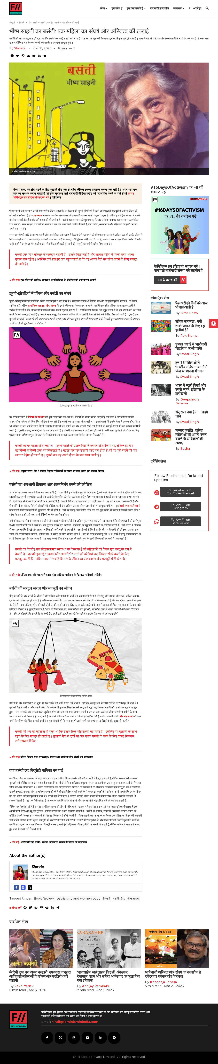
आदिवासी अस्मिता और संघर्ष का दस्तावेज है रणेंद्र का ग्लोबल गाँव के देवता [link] (173, 974)
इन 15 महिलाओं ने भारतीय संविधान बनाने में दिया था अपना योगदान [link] (191, 367)
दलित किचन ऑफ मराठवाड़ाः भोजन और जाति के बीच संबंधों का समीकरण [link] (57, 757)
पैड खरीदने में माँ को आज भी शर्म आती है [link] (191, 305)
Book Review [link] (44, 898)
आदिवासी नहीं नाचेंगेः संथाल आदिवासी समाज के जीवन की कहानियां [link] (54, 842)
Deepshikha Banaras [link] (187, 401)
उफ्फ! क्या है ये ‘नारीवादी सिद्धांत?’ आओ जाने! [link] (191, 346)
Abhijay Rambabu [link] (96, 986)
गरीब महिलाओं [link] (126, 716)
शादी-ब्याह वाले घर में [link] (130, 505)
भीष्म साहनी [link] (133, 898)
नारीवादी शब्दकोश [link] (159, 8)
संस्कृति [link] (12, 22)
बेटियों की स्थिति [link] (36, 417)
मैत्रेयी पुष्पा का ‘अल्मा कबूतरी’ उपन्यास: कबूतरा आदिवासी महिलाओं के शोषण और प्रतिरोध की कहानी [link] (40, 976)
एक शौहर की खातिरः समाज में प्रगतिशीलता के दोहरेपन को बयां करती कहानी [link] (58, 280)
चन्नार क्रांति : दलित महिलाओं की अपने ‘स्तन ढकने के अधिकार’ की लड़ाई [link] (191, 436)
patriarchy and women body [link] (78, 898)
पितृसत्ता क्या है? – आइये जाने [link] (191, 414)
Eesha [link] (185, 449)
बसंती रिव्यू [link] (118, 898)
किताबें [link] (21, 22)
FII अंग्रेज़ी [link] (194, 8)
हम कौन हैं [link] (117, 8)
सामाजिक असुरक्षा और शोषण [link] (42, 305)
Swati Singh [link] (189, 354)
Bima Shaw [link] (189, 313)
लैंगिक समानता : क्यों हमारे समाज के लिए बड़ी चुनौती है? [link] (190, 325)
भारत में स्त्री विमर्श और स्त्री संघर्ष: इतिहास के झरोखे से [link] (190, 389)
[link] (213, 323)
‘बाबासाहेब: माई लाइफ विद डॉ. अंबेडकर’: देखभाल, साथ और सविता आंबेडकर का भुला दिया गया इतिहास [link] (108, 976)
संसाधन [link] (177, 8)
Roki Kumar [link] (189, 335)
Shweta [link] (20, 48)
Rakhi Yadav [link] (23, 986)
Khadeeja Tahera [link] (163, 982)
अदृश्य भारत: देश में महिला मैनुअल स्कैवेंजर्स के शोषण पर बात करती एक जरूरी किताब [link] (62, 471)
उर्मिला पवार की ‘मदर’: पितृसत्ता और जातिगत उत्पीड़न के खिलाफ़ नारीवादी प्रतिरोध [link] (61, 574)
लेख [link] (103, 8)
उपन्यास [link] (38, 215)
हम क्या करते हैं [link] (135, 8)
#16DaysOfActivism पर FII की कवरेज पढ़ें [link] (177, 189)
